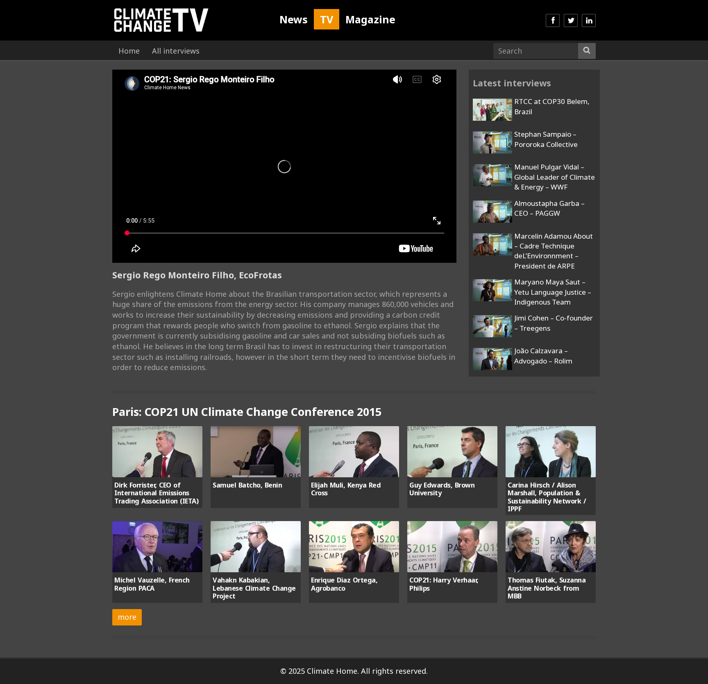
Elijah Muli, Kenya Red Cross (346, 489)
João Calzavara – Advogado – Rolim (543, 355)
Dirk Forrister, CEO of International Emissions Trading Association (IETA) (156, 493)
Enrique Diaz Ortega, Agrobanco (344, 584)
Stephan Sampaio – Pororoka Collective (546, 139)
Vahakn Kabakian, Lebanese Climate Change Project (254, 588)
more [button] (127, 617)
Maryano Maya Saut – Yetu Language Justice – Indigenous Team (552, 292)
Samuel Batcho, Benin (247, 485)
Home (129, 51)
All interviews (176, 51)
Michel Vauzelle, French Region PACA (152, 584)
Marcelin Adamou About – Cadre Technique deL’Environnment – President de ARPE (553, 251)
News (293, 19)
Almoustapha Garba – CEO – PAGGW (549, 208)
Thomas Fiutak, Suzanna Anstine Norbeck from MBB (546, 588)
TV (326, 19)
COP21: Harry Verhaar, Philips (444, 584)
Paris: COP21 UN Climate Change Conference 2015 (246, 411)
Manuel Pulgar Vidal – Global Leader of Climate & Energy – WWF (554, 177)
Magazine (370, 19)
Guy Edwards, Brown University (441, 489)
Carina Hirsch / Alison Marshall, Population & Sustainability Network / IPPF (547, 497)
